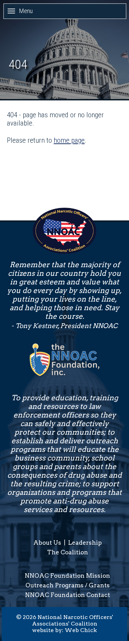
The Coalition (67, 552)
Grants (99, 585)
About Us (47, 542)
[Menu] (11, 11)
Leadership (85, 542)
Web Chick (81, 630)
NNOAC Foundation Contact (67, 594)
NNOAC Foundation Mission (67, 575)
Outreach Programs (54, 585)
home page (69, 140)
